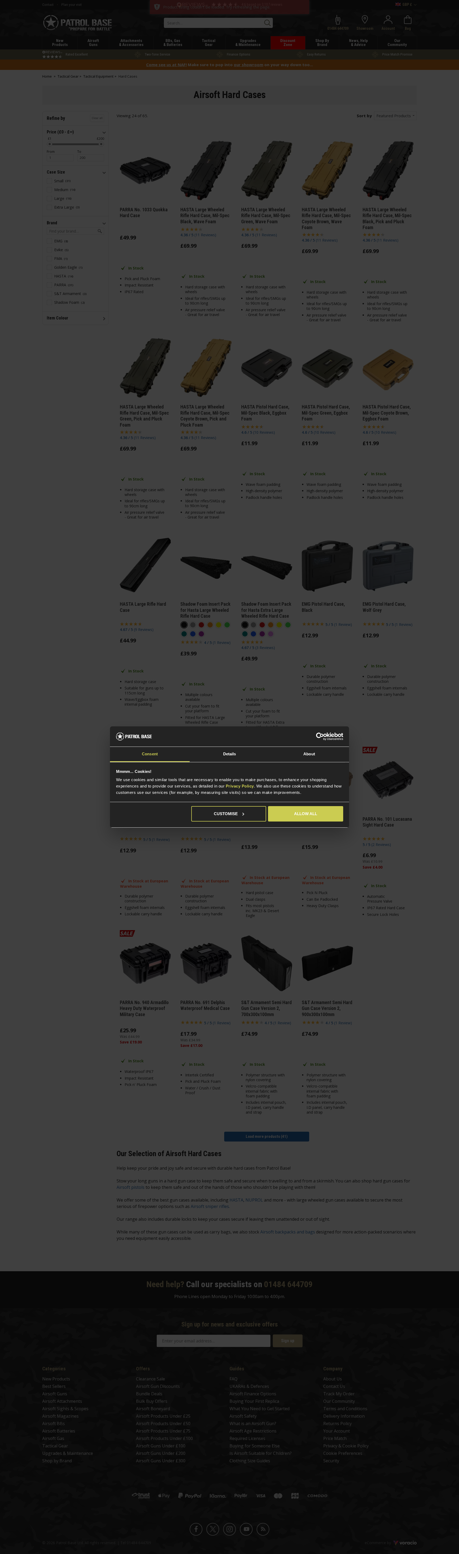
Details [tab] (229, 754)
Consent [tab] (150, 754)
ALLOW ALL (305, 813)
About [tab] (309, 754)
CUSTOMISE (226, 813)
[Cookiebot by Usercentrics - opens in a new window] (320, 736)
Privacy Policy (240, 786)
